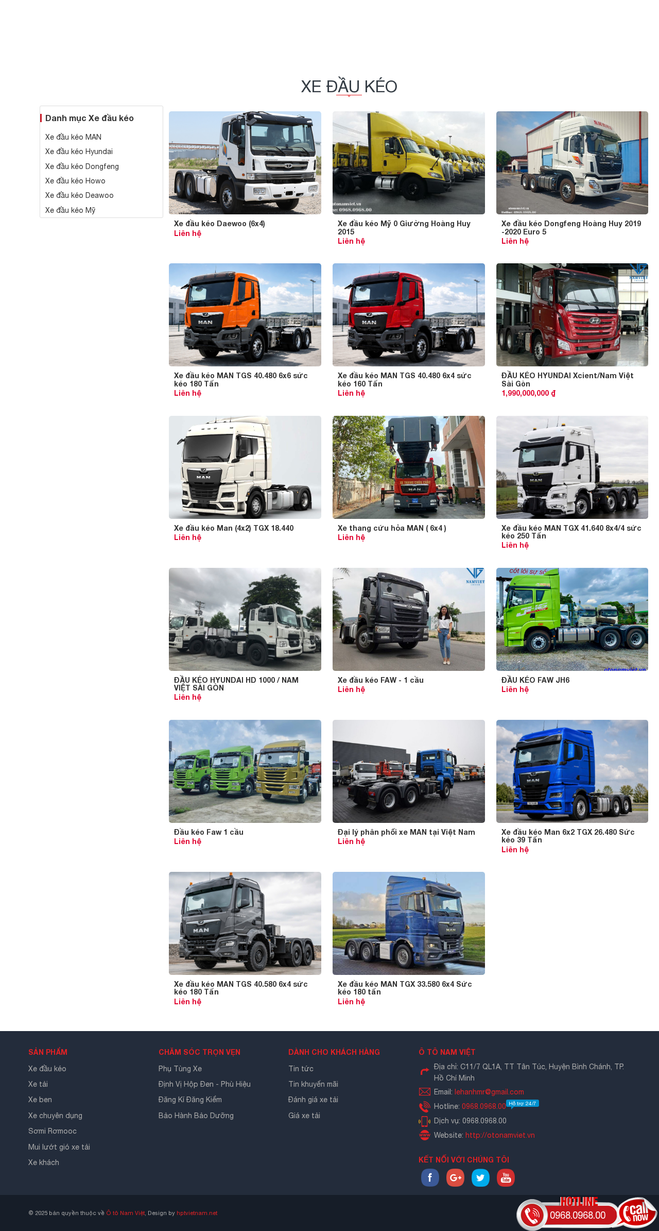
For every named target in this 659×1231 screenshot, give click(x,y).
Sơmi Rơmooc (52, 1131)
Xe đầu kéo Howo (75, 181)
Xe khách (43, 1162)
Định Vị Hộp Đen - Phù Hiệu (205, 1084)
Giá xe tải (304, 1115)
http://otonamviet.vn (500, 1135)
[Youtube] (506, 1184)
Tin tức (301, 1069)
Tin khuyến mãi (313, 1084)
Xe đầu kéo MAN (73, 137)
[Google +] (455, 1184)
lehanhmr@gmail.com (489, 1092)
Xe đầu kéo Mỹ (70, 210)
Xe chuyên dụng (55, 1115)
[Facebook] (430, 1184)
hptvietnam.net (197, 1212)
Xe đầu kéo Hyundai (79, 151)
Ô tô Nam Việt (125, 1212)
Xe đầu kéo (47, 1069)
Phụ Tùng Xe (180, 1069)
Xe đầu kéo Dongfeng (82, 166)
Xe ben (40, 1099)
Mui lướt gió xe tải (59, 1147)
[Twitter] (481, 1184)
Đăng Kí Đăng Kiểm (190, 1099)
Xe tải (38, 1084)
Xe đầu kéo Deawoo (79, 195)
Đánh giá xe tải (313, 1099)
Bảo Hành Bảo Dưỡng (196, 1115)
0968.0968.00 (499, 1106)
